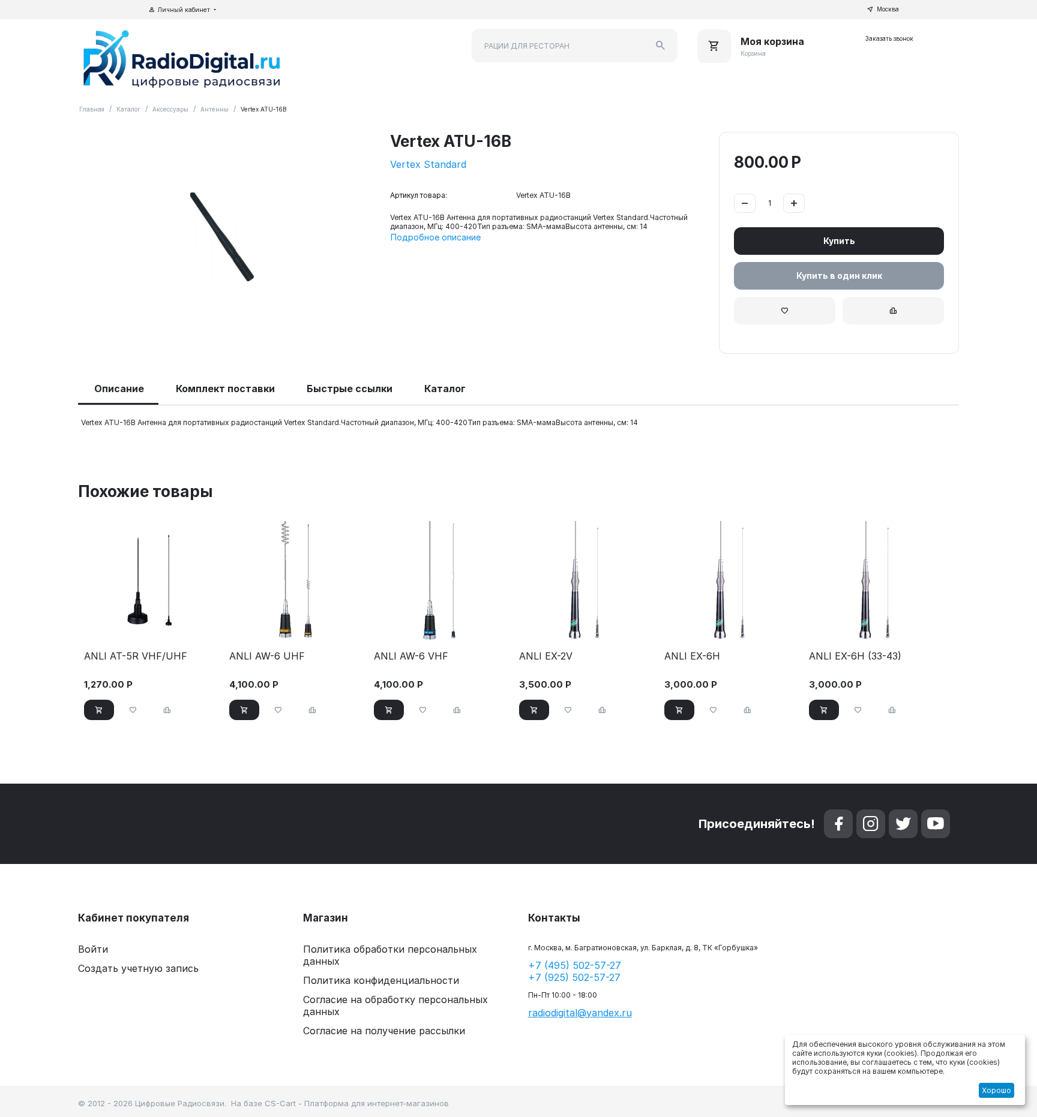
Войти (93, 949)
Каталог (128, 109)
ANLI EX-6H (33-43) (855, 656)
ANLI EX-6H (692, 656)
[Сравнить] (893, 310)
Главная (91, 109)
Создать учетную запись (138, 968)
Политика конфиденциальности (381, 980)
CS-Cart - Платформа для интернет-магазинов (357, 1103)
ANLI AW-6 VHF (411, 656)
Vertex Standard (428, 164)
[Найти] (661, 45)
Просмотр (151, 626)
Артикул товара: (418, 195)
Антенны (214, 109)
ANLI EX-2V (546, 656)
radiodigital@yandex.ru (580, 1013)
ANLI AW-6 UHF (267, 656)
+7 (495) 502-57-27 (574, 965)
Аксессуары (170, 109)
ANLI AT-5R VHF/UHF (135, 656)
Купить (839, 241)
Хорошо (996, 1090)
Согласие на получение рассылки (384, 1031)
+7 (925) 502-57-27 (574, 977)
